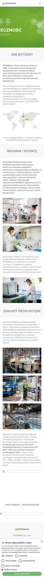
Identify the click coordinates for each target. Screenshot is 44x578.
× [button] (41, 541)
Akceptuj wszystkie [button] (22, 574)
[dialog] (22, 558)
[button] (22, 569)
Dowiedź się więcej (34, 552)
